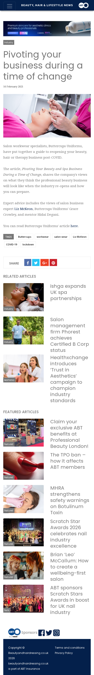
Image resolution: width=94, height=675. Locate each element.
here (74, 226)
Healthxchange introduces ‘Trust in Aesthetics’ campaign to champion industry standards (69, 379)
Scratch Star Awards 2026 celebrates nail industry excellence (68, 533)
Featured (8, 444)
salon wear (61, 236)
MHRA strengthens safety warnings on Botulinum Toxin (69, 500)
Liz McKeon (23, 209)
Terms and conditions (70, 648)
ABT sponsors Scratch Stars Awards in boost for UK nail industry (69, 600)
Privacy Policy (64, 653)
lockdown (28, 244)
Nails (6, 610)
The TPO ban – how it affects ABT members (68, 461)
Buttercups (24, 236)
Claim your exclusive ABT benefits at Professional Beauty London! (69, 434)
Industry (8, 42)
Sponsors (29, 632)
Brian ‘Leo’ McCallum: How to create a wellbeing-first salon (69, 567)
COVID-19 (11, 244)
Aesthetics (9, 380)
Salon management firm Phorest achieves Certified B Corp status (69, 335)
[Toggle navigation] (9, 6)
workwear (43, 236)
